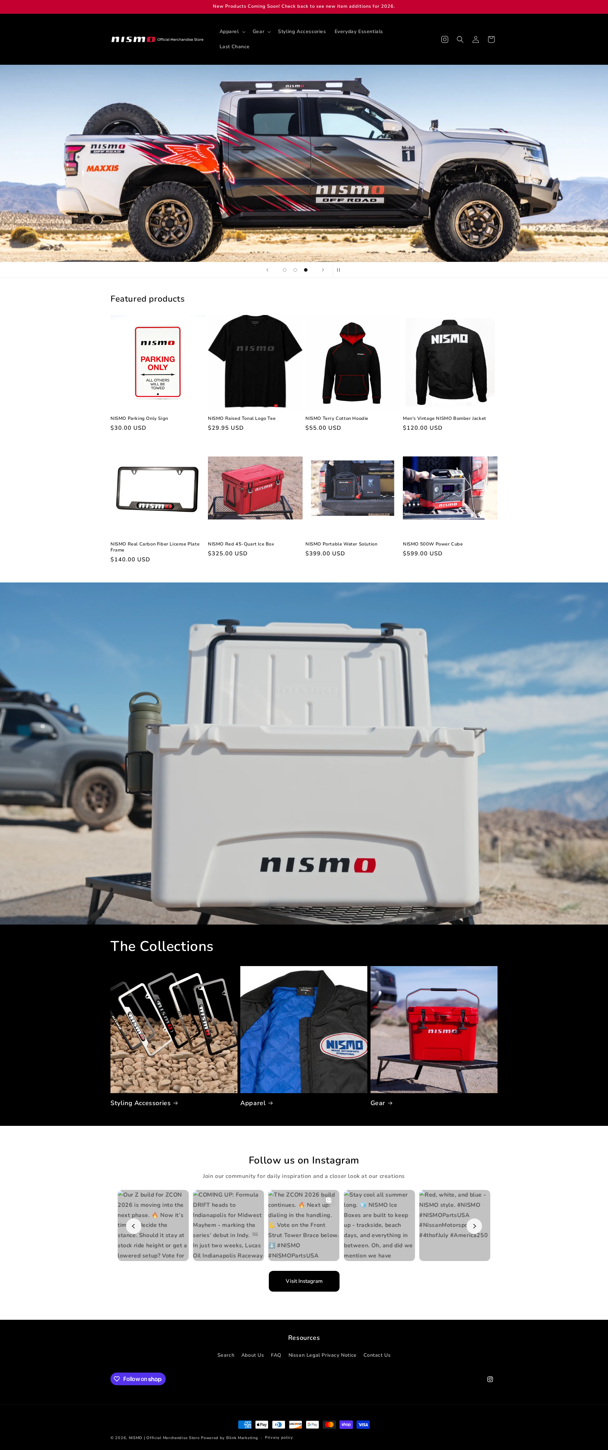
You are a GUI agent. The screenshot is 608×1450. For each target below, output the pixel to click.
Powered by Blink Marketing (229, 1437)
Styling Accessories (140, 1103)
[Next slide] (323, 270)
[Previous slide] (267, 270)
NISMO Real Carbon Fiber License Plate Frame (155, 547)
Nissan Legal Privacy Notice (323, 1355)
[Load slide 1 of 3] (284, 270)
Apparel (253, 1103)
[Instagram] (444, 39)
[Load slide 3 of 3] (305, 270)
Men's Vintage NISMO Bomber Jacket (444, 419)
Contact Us (377, 1355)
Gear (377, 1103)
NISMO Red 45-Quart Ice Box (241, 544)
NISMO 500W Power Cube (433, 544)
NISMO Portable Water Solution (341, 544)
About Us (252, 1355)
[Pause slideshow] (340, 270)
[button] (231, 31)
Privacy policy (279, 1437)
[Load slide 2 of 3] (295, 270)
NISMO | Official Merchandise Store (164, 1437)
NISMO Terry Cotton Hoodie (336, 419)
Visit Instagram (304, 1281)
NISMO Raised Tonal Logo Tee (242, 419)
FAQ (276, 1355)
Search (226, 1355)
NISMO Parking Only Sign (139, 419)
